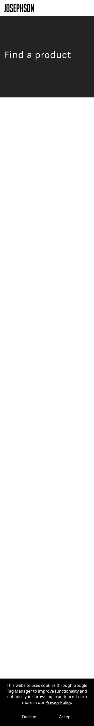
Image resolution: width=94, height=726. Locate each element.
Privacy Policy (58, 702)
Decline (29, 716)
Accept (65, 716)
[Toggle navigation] (87, 8)
